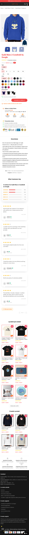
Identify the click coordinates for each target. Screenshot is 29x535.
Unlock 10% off (3, 529)
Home (2, 8)
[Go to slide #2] (14, 49)
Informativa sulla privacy (6, 493)
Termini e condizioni (5, 491)
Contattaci (3, 509)
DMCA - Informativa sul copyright (8, 495)
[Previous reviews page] (19, 312)
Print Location (5, 89)
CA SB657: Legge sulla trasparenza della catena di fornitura (13, 497)
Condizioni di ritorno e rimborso (7, 507)
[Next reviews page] (26, 312)
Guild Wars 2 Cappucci (20, 8)
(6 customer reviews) (12, 60)
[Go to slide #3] (21, 49)
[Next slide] (26, 28)
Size (2, 69)
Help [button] (26, 533)
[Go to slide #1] (7, 49)
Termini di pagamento (5, 505)
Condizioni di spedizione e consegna (8, 503)
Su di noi (2, 490)
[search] (25, 4)
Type (3, 64)
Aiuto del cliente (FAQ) (5, 511)
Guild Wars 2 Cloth (9, 8)
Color (3, 76)
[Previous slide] (2, 28)
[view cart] (27, 4)
